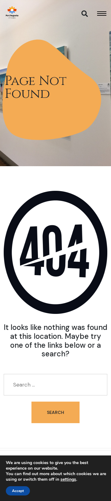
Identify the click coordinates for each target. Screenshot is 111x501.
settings (68, 479)
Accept (18, 490)
